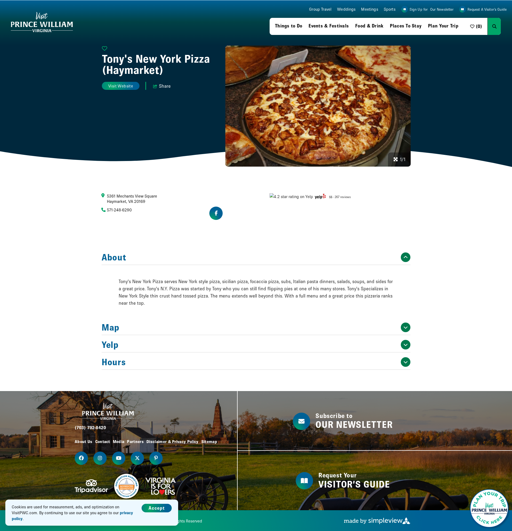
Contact (102, 441)
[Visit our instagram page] (100, 458)
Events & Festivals (329, 26)
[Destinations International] (126, 486)
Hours (114, 362)
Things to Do (288, 26)
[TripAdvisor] (91, 486)
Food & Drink (369, 26)
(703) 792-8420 (90, 427)
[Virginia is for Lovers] (160, 486)
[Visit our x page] (137, 458)
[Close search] (505, 26)
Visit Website (120, 85)
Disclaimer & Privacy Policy (172, 441)
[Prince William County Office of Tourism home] (42, 22)
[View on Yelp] (320, 196)
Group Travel (320, 9)
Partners (135, 441)
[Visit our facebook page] (81, 458)
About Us (84, 441)
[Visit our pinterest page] (156, 458)
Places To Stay (406, 26)
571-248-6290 (119, 209)
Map (110, 327)
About (114, 257)
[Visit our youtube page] (118, 458)
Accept (157, 508)
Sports (389, 9)
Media (119, 441)
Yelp (110, 345)
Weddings (346, 9)
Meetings (369, 9)
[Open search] (494, 26)
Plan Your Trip (443, 26)
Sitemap (209, 441)
